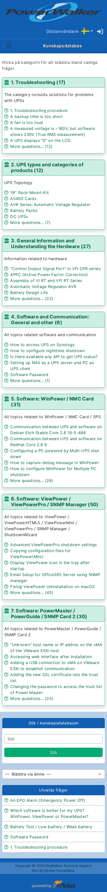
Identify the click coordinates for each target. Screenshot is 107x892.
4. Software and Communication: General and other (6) (50, 319)
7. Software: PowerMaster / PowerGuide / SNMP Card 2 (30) (49, 613)
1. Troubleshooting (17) (38, 82)
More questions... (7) (30, 222)
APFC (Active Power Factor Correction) (49, 274)
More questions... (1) (30, 380)
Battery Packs (23, 210)
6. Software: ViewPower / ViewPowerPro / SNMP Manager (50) (54, 501)
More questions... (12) (31, 146)
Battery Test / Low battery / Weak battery (51, 826)
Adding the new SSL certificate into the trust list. (54, 677)
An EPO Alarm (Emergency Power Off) (47, 800)
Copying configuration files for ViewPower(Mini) (40, 553)
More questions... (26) (31, 480)
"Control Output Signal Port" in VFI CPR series (55, 268)
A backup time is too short (36, 116)
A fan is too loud (26, 122)
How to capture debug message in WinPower (54, 462)
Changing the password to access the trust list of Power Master (56, 689)
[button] (87, 31)
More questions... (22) (31, 298)
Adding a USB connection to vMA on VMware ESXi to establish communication (54, 665)
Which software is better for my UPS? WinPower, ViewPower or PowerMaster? (49, 813)
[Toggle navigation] (9, 46)
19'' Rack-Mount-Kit (29, 192)
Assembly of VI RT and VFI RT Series (46, 280)
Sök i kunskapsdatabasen (53, 722)
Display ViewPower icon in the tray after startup (50, 565)
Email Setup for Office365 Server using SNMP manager (55, 577)
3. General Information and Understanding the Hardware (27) (51, 243)
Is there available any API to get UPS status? (54, 356)
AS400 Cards (23, 198)
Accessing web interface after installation (51, 656)
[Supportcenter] (53, 12)
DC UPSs (19, 216)
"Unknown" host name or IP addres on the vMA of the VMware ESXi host (56, 647)
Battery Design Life (29, 292)
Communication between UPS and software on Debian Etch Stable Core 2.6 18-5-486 (56, 429)
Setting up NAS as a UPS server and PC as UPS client (52, 365)
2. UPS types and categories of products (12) (47, 167)
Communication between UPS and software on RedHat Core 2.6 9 (56, 441)
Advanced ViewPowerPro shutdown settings (53, 544)
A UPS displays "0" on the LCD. (40, 140)
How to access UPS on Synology (42, 344)
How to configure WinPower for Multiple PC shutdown (53, 471)
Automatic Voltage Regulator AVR (43, 286)
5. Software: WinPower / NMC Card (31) (52, 401)
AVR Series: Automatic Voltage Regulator (50, 204)
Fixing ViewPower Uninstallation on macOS (52, 586)
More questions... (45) (31, 592)
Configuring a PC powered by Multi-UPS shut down (54, 453)
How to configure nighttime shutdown (47, 350)
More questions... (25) (31, 698)
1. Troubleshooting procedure (38, 110)
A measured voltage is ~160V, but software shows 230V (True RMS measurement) (52, 131)
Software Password (29, 374)
